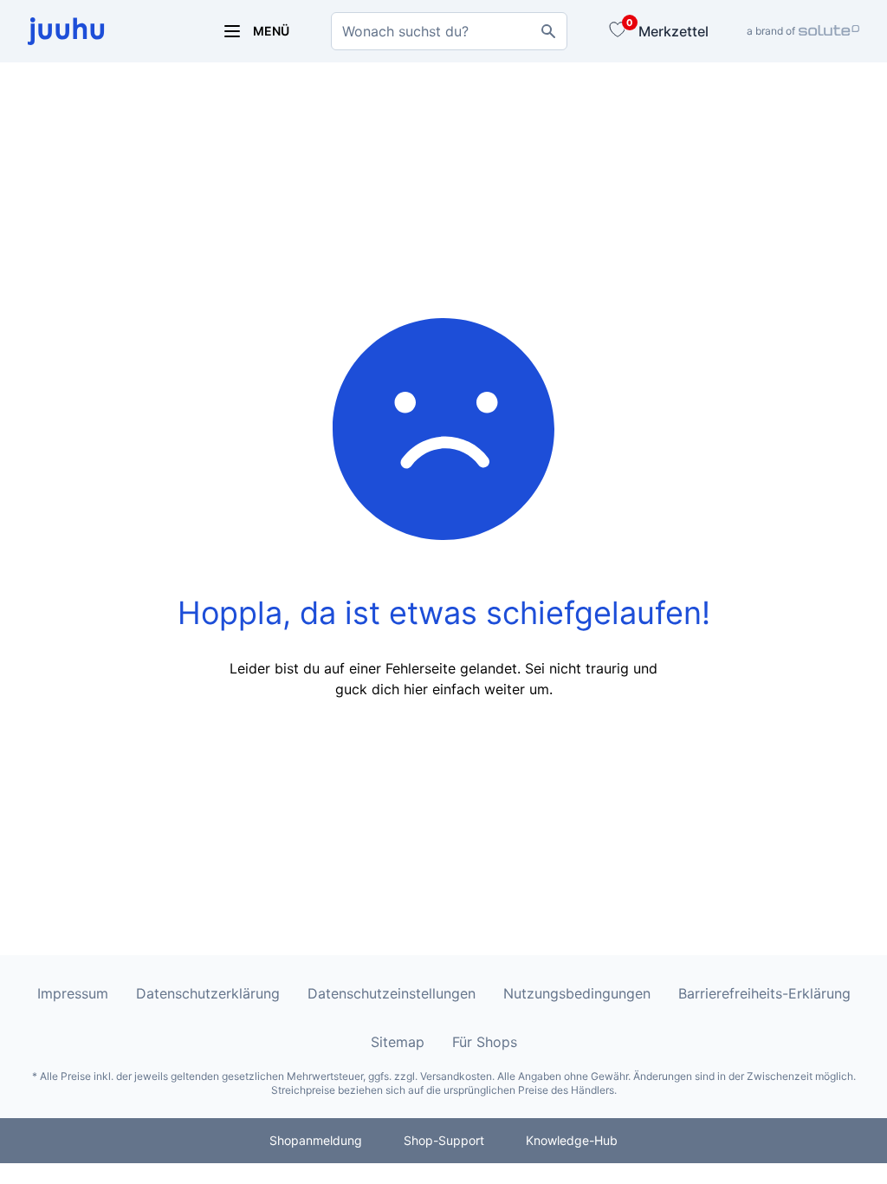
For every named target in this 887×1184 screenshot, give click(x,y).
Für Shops (484, 1042)
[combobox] (449, 31)
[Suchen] (548, 31)
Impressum (72, 993)
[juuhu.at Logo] (104, 31)
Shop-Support (444, 1140)
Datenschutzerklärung (208, 993)
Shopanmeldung (315, 1140)
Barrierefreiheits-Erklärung (764, 993)
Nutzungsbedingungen (577, 993)
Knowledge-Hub (572, 1140)
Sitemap (397, 1042)
